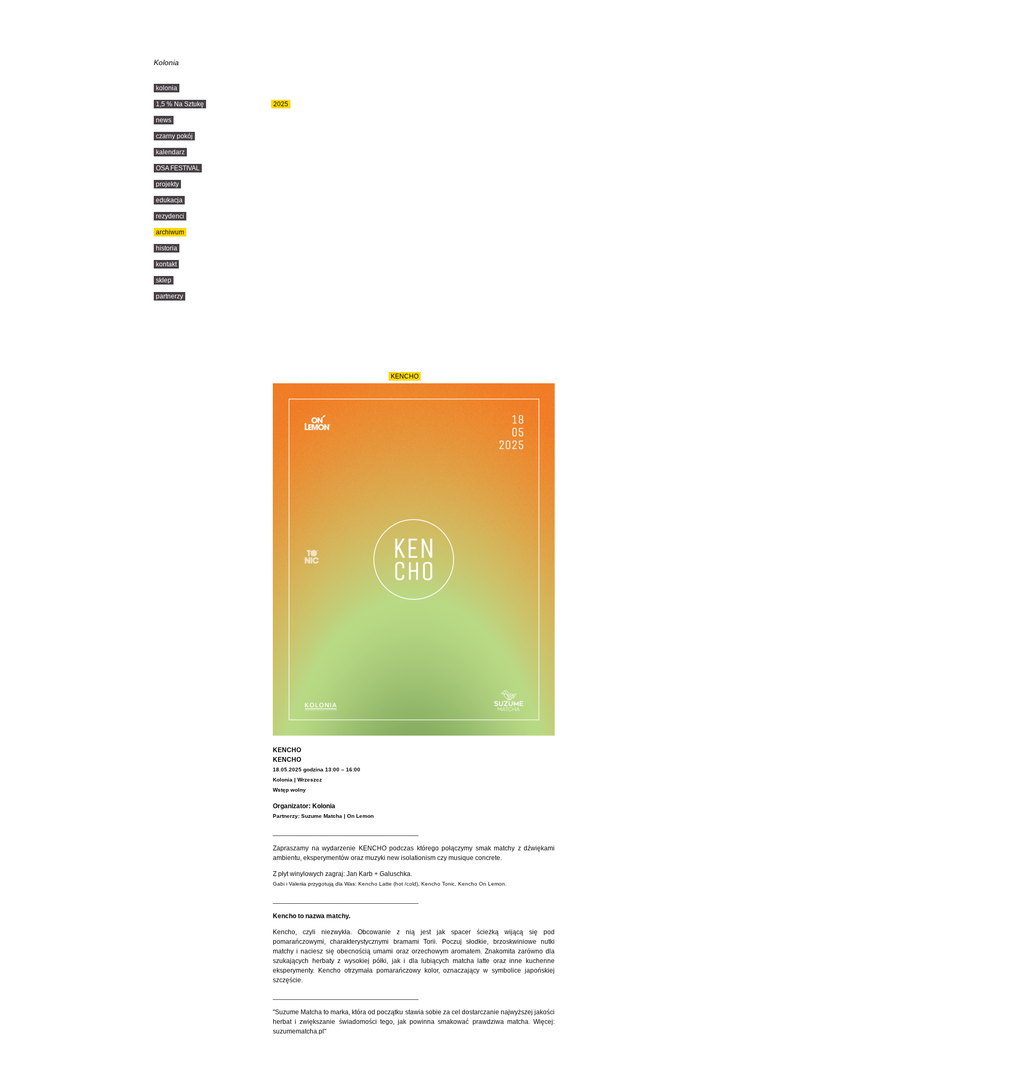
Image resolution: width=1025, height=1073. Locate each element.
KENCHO (405, 376)
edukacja (169, 200)
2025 (280, 104)
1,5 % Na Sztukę (180, 104)
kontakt (166, 264)
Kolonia (166, 62)
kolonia (166, 88)
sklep (163, 280)
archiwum (170, 232)
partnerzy (169, 296)
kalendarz (170, 152)
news (163, 120)
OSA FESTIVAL (178, 168)
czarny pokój (174, 136)
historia (166, 248)
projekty (167, 184)
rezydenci (170, 216)
